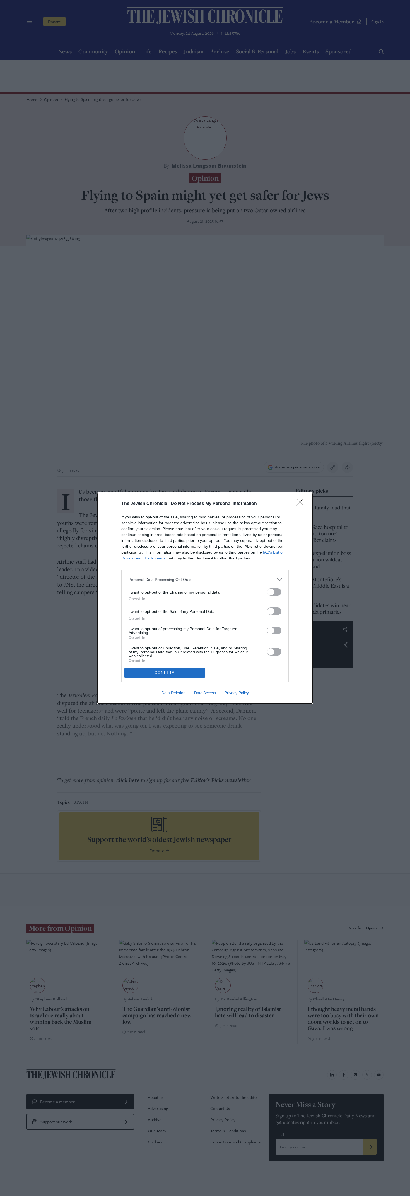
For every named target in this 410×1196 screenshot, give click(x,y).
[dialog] (205, 598)
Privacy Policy (237, 692)
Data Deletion (173, 692)
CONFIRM (165, 673)
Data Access (205, 692)
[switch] (274, 592)
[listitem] (205, 580)
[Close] (301, 504)
